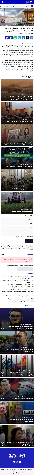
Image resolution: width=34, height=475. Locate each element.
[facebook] (31, 37)
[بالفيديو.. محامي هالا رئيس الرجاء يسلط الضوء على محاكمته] (17, 342)
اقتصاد (17, 6)
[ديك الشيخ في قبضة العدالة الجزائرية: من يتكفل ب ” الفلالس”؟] (17, 366)
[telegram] (19, 37)
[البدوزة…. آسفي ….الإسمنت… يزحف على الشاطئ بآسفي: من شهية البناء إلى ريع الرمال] (17, 90)
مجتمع (13, 6)
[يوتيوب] (20, 462)
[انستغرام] (17, 462)
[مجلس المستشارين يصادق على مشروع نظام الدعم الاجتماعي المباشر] (17, 292)
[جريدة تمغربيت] (29, 2)
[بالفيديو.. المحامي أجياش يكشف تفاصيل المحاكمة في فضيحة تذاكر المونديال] (17, 389)
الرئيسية (28, 6)
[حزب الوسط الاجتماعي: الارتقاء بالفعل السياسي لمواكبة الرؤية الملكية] (17, 281)
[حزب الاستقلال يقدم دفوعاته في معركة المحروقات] (17, 284)
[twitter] (27, 37)
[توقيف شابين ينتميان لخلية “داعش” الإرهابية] (17, 301)
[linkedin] (23, 37)
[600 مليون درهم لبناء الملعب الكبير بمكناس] (17, 113)
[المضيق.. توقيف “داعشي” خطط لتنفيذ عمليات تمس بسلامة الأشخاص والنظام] (17, 295)
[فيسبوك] (14, 462)
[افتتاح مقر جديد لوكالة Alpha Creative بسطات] (17, 180)
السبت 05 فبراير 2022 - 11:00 (27, 43)
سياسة (22, 6)
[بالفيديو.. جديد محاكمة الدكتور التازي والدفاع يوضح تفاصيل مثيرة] (17, 436)
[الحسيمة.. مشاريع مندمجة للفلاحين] (17, 203)
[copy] (11, 37)
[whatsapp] (15, 37)
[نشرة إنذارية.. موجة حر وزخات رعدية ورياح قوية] (17, 289)
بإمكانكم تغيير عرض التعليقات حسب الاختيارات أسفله (20, 265)
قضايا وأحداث (6, 6)
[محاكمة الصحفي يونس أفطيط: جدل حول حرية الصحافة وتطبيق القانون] (17, 319)
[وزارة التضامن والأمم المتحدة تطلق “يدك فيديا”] (17, 135)
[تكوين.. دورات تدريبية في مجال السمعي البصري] (17, 158)
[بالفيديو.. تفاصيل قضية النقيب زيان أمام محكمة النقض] (17, 412)
